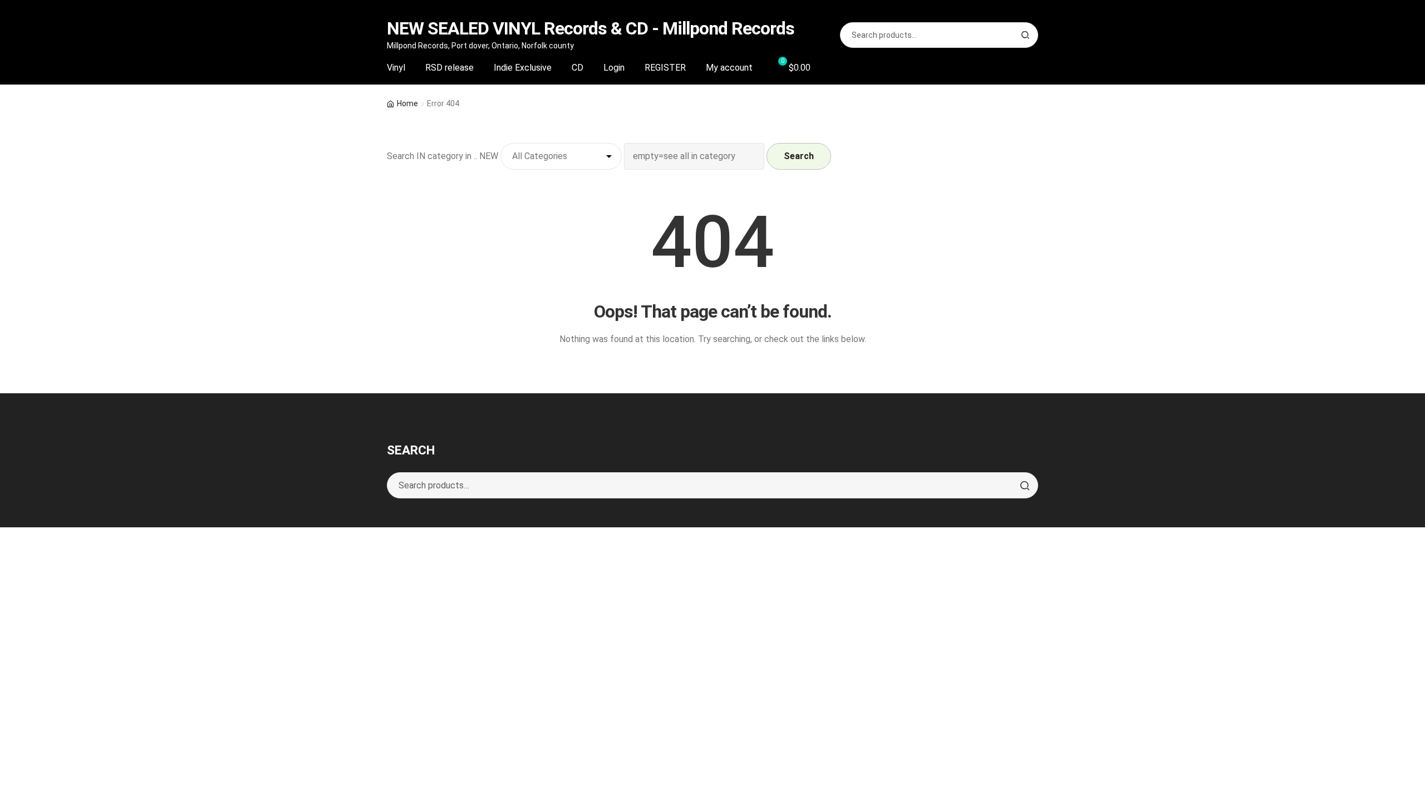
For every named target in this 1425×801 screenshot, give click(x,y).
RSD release (449, 67)
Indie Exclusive (523, 67)
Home (407, 103)
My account (729, 67)
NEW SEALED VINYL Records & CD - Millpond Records (590, 28)
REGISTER (665, 67)
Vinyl (396, 67)
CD (577, 67)
